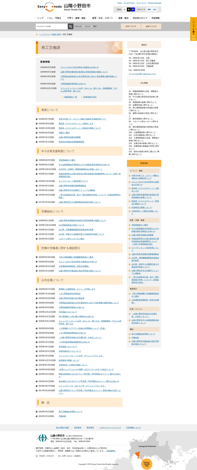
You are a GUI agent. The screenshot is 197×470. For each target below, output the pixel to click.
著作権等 (90, 428)
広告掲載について (133, 428)
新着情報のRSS (89, 97)
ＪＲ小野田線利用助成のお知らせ (72, 333)
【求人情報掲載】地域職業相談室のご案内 (76, 257)
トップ (40, 18)
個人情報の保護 (62, 428)
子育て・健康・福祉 (76, 18)
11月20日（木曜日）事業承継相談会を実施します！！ (81, 169)
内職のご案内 (64, 133)
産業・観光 (123, 18)
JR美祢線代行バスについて (70, 351)
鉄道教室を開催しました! (69, 360)
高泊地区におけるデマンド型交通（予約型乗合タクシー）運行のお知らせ (89, 381)
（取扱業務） (110, 451)
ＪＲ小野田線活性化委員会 (70, 294)
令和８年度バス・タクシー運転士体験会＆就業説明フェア (82, 119)
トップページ (44, 34)
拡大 (155, 9)
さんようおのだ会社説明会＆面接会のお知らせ (79, 67)
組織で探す (56, 34)
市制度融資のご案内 (67, 160)
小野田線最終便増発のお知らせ (73, 84)
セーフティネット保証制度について (73, 181)
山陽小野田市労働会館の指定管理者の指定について (80, 271)
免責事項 (77, 428)
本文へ (120, 3)
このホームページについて (110, 428)
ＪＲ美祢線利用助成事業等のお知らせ (74, 342)
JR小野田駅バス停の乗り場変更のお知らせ (76, 316)
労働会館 (62, 416)
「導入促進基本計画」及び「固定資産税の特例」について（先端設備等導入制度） (145, 279)
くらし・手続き (54, 18)
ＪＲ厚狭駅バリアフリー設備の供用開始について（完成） (82, 328)
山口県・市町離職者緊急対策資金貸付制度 (76, 230)
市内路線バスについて (68, 312)
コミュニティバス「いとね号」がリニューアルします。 (81, 356)
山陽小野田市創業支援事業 (70, 137)
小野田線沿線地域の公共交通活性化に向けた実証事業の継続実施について (89, 303)
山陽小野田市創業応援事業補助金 (72, 186)
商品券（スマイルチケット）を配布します (76, 124)
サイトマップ (141, 3)
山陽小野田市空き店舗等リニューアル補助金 (77, 190)
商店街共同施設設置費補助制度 (71, 142)
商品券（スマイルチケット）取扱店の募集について (80, 128)
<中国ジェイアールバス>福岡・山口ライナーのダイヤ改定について (86, 369)
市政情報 (155, 18)
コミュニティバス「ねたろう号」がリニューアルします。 (82, 386)
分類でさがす (130, 26)
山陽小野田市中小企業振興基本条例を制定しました (80, 202)
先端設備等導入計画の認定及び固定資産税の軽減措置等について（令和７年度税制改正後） (145, 241)
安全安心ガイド (140, 18)
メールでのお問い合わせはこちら (142, 74)
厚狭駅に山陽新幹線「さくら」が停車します (77, 289)
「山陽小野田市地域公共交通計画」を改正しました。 (80, 337)
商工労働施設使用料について (70, 412)
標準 (149, 9)
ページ (87, 26)
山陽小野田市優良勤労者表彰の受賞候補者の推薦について (84, 72)
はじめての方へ (129, 3)
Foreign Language (154, 3)
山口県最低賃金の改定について (71, 225)
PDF (95, 26)
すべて (79, 26)
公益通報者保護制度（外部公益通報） (74, 266)
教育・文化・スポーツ (102, 18)
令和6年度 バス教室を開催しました (73, 365)
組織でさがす (151, 26)
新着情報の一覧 (70, 97)
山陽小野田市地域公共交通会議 (71, 298)
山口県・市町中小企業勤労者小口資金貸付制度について (81, 234)
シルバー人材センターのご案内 (71, 239)
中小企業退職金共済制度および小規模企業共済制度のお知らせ (84, 165)
